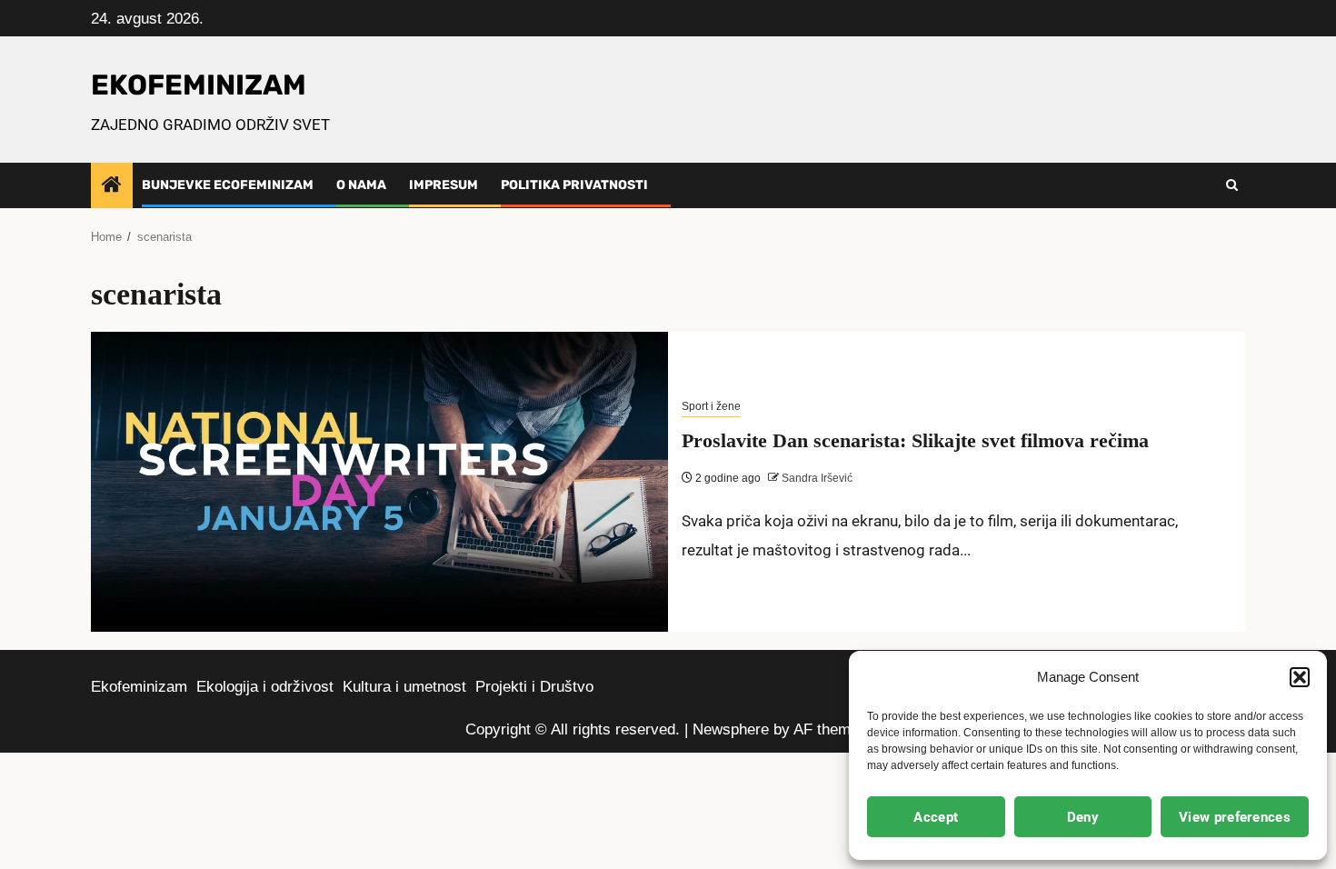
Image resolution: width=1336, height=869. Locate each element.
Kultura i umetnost (404, 686)
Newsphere (731, 729)
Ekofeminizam (139, 686)
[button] (1300, 677)
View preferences (1235, 817)
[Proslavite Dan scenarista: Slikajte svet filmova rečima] (379, 482)
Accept (935, 817)
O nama (361, 185)
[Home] (112, 186)
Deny (1083, 817)
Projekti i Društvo (534, 686)
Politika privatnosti (574, 185)
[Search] (1232, 185)
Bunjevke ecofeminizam (228, 185)
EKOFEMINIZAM (198, 85)
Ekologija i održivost (265, 686)
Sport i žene (711, 406)
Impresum (443, 185)
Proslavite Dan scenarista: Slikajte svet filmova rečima (915, 440)
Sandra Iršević (815, 478)
